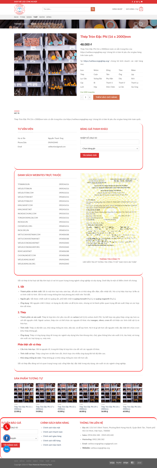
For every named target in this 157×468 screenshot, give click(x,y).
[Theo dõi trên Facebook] (132, 2)
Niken (29, 17)
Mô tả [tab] (16, 113)
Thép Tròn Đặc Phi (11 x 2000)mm (23, 408)
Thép (35, 17)
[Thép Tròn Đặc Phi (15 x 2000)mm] (67, 393)
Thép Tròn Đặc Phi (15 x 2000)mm (67, 408)
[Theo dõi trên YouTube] (141, 2)
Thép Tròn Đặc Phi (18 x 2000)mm (132, 408)
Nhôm (42, 17)
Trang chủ (20, 24)
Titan (22, 17)
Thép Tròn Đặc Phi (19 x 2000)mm (88, 408)
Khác (53, 461)
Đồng (49, 17)
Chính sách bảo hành (52, 445)
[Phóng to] (17, 93)
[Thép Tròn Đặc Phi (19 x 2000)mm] (89, 393)
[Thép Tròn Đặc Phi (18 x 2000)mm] (132, 393)
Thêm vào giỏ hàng (106, 97)
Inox (16, 17)
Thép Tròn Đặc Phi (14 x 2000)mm (110, 408)
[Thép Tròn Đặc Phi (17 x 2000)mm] (45, 393)
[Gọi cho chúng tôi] (139, 2)
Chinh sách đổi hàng (51, 441)
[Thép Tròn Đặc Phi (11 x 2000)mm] (23, 393)
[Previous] (14, 400)
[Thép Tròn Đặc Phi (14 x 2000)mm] (111, 393)
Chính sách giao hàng (52, 436)
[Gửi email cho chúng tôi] (137, 2)
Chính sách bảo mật (51, 428)
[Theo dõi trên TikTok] (134, 2)
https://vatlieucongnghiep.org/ (97, 61)
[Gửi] (93, 9)
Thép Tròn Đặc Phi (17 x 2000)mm (45, 408)
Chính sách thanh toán (53, 432)
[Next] (142, 400)
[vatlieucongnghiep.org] (26, 9)
